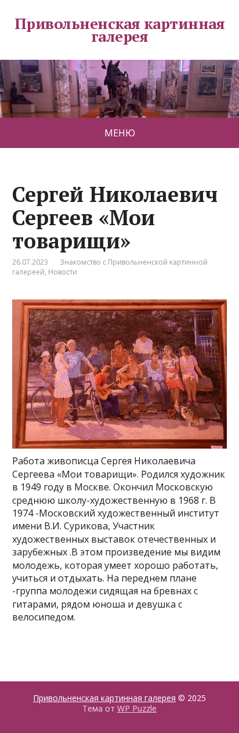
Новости (62, 272)
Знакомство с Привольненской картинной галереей (110, 267)
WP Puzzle (137, 708)
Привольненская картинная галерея (120, 29)
